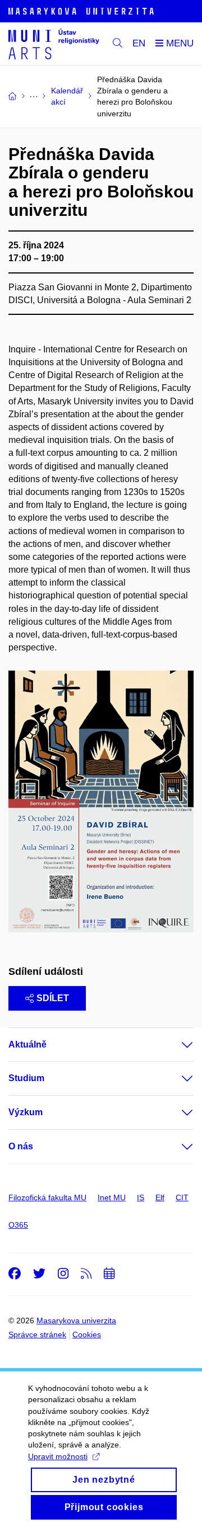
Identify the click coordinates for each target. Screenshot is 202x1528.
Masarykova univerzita (76, 1320)
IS (140, 1197)
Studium (26, 1078)
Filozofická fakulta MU (47, 1197)
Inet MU (112, 1197)
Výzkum (25, 1112)
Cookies (86, 1334)
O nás (20, 1146)
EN (138, 43)
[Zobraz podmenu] (176, 1045)
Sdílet (52, 998)
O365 (18, 1224)
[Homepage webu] (53, 44)
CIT (182, 1197)
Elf (159, 1197)
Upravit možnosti (58, 1456)
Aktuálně (27, 1044)
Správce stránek (37, 1334)
